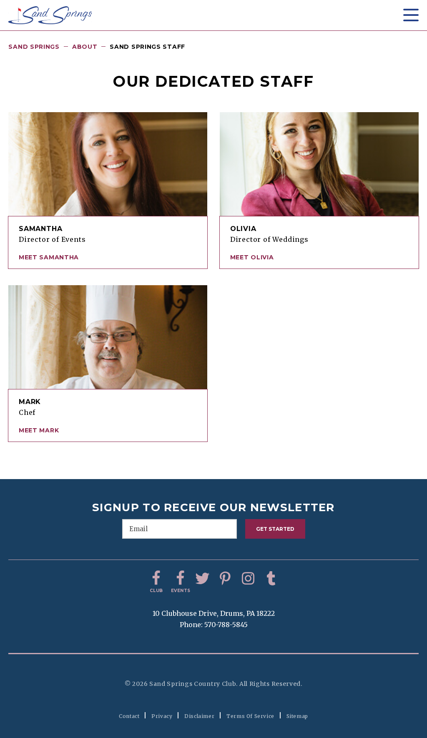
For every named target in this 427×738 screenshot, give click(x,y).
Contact (129, 716)
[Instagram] (248, 578)
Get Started (275, 529)
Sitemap (297, 716)
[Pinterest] (225, 578)
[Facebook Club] (156, 578)
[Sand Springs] (50, 15)
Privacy (161, 716)
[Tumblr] (271, 578)
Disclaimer (199, 716)
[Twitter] (202, 578)
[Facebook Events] (179, 578)
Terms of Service (250, 716)
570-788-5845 (226, 624)
